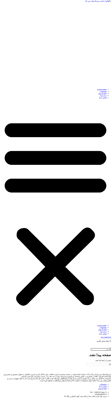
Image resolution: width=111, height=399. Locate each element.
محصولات (103, 91)
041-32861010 (106, 337)
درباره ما (103, 95)
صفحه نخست (102, 89)
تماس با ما (103, 97)
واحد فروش (102, 93)
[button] (55, 211)
